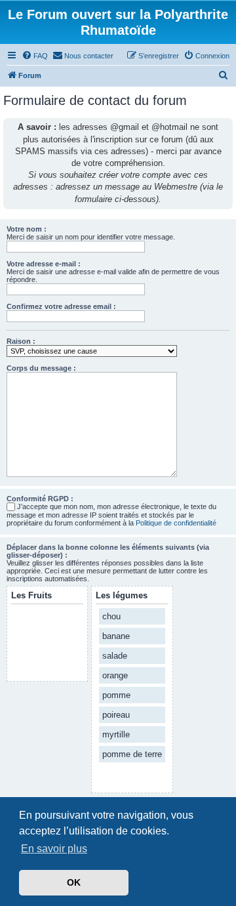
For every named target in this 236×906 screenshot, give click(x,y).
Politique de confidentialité (176, 523)
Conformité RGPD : (40, 499)
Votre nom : (27, 229)
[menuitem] (35, 56)
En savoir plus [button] (54, 848)
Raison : (21, 341)
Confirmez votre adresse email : (61, 306)
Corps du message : (41, 368)
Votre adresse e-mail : (44, 264)
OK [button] (74, 882)
